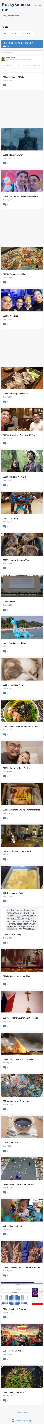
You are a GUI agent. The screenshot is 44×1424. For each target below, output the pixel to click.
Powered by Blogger (23, 1420)
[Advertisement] (22, 109)
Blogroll (27, 33)
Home (4, 33)
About (14, 33)
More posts (22, 1412)
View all (6, 46)
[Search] (34, 5)
